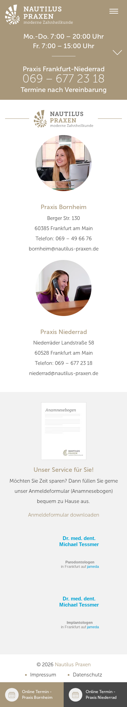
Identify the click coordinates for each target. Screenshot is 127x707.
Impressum (43, 675)
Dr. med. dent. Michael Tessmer (79, 541)
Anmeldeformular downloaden (63, 515)
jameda (93, 566)
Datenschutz (87, 675)
